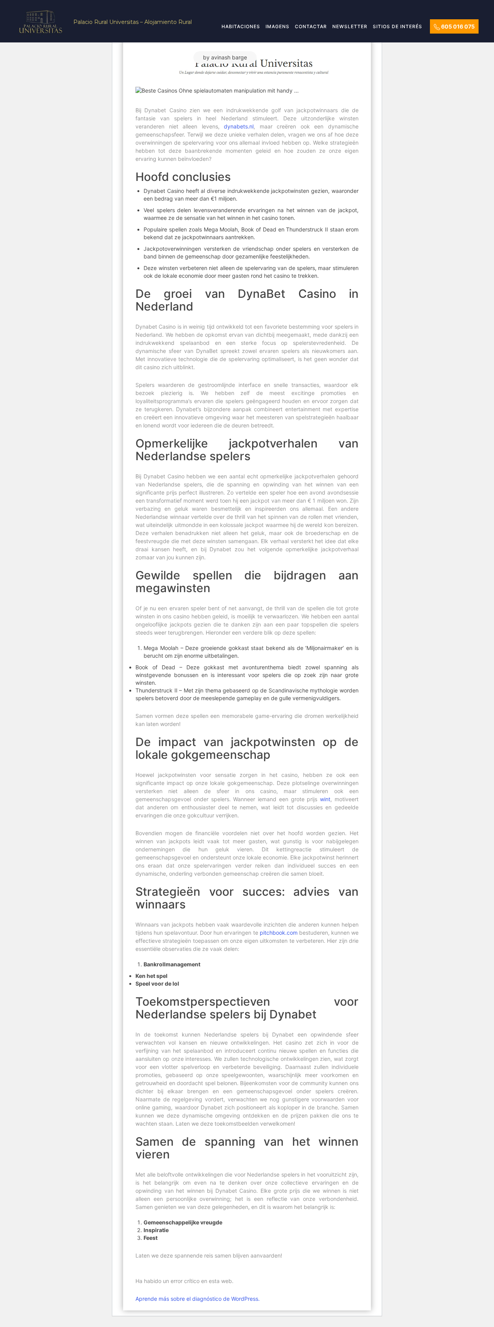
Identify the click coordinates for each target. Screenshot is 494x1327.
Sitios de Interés (397, 26)
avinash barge (229, 57)
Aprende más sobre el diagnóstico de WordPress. (197, 1298)
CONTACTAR (311, 26)
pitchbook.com (279, 932)
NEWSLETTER (349, 26)
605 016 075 (457, 26)
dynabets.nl (239, 126)
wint (325, 799)
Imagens (277, 26)
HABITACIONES (241, 26)
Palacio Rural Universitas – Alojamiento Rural (132, 22)
